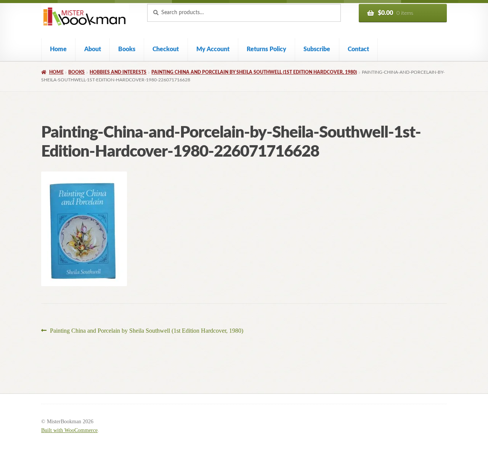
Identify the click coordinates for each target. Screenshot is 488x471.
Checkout (165, 49)
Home (58, 49)
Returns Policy (266, 49)
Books (126, 49)
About (92, 49)
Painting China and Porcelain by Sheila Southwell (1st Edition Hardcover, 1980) (254, 72)
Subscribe (316, 49)
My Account (213, 49)
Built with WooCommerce (69, 430)
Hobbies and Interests (118, 72)
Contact (358, 49)
